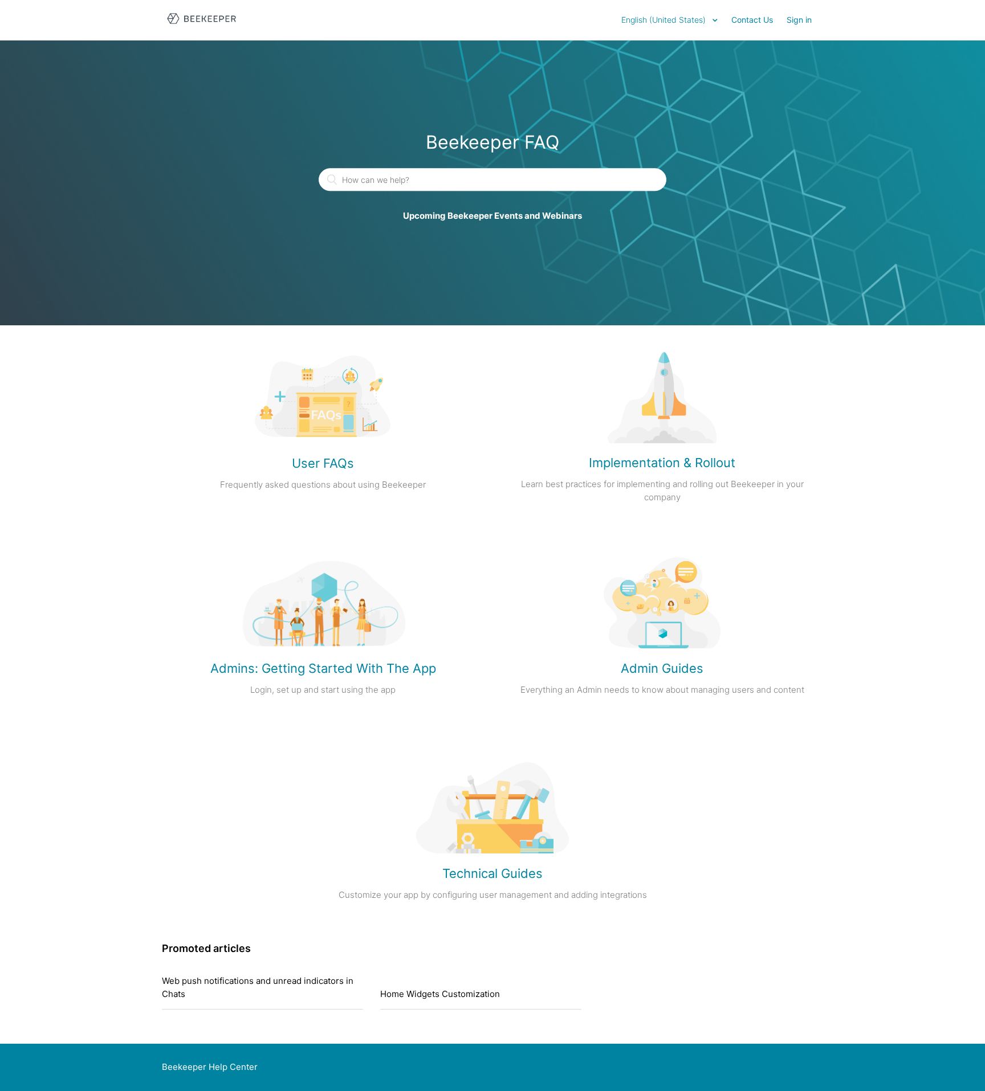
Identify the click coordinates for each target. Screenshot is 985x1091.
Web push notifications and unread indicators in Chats (257, 987)
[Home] (201, 26)
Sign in (799, 19)
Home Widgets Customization (440, 993)
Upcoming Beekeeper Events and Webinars (492, 216)
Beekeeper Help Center (210, 1066)
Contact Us (752, 19)
